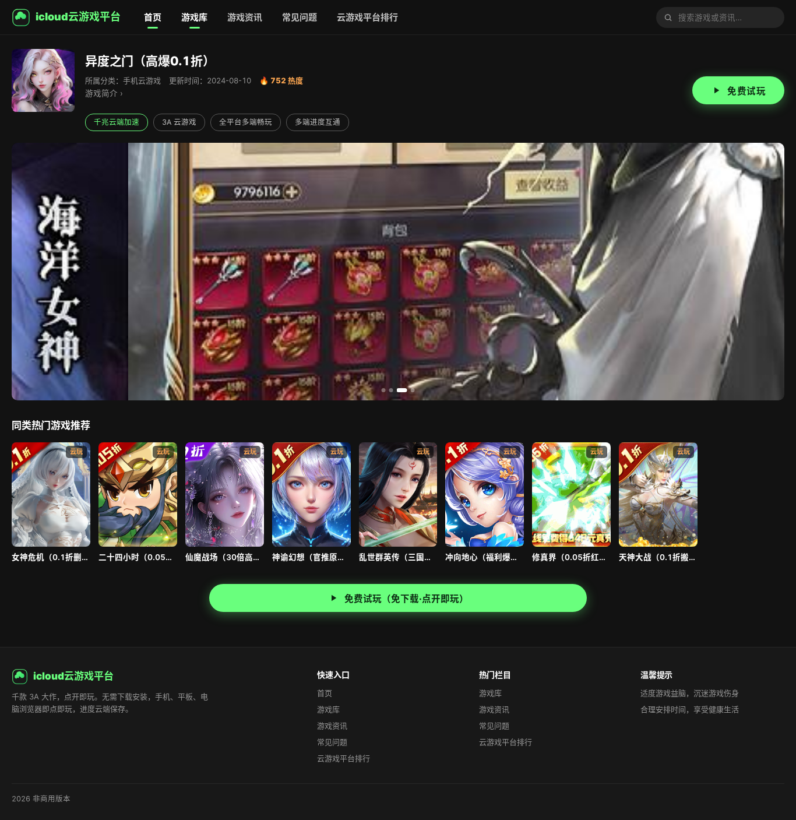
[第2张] (391, 390)
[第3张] (402, 390)
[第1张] (384, 390)
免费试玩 (746, 91)
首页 (152, 17)
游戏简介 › (104, 93)
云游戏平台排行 (367, 17)
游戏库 (194, 17)
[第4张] (413, 390)
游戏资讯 (244, 17)
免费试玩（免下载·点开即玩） (406, 598)
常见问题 (299, 17)
